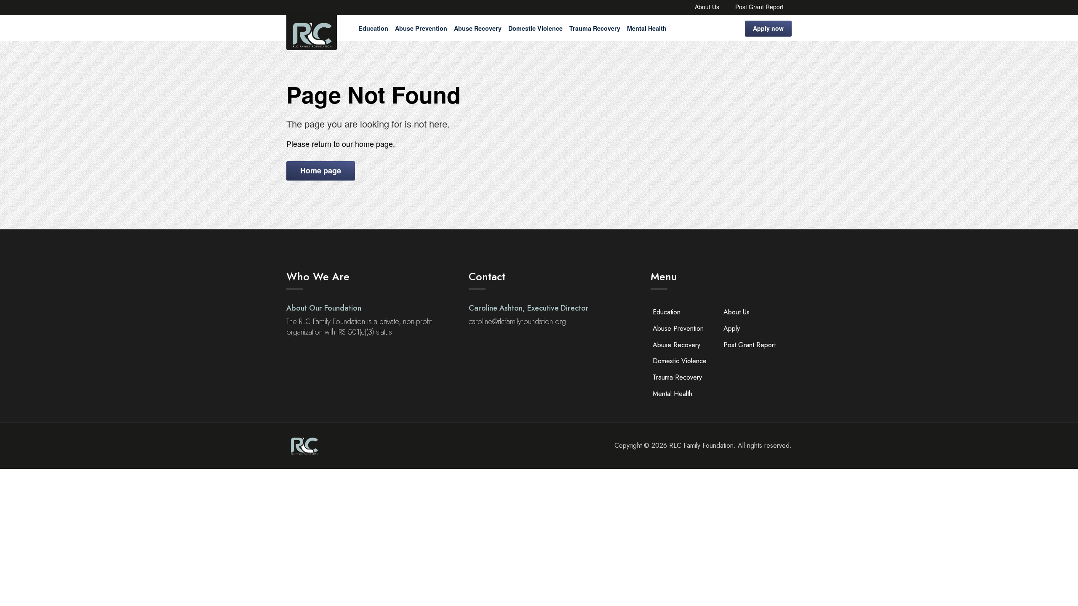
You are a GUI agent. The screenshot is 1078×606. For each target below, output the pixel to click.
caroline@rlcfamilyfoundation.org (517, 321)
